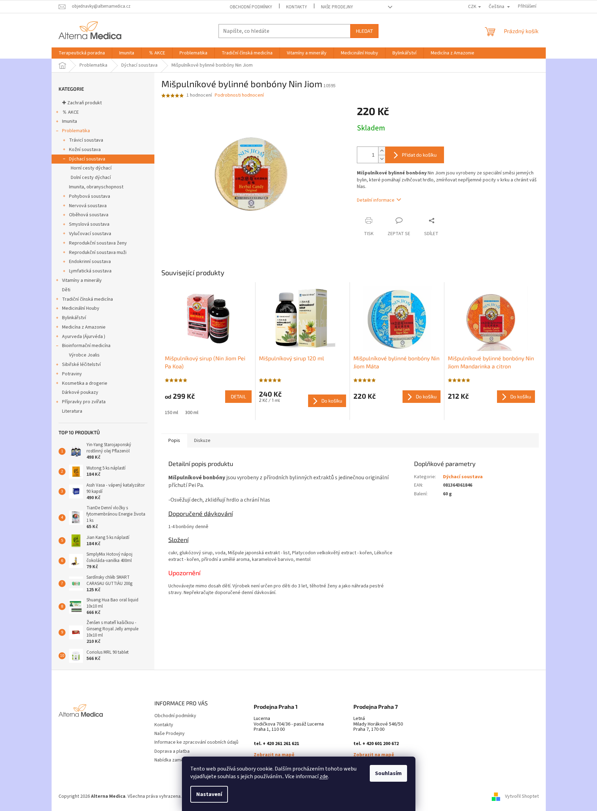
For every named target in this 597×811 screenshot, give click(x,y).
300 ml (191, 412)
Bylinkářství (74, 317)
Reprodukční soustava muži (98, 252)
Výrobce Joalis (84, 355)
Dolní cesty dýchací (91, 177)
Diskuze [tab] (202, 440)
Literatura (72, 411)
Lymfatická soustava (90, 271)
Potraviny (72, 373)
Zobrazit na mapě (274, 755)
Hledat (364, 31)
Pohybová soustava (89, 196)
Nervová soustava (88, 205)
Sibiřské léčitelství (81, 364)
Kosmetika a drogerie (84, 383)
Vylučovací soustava (90, 233)
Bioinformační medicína (86, 345)
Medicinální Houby (80, 308)
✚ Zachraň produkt (82, 102)
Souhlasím (388, 773)
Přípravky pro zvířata (84, 401)
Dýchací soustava (87, 159)
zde (324, 776)
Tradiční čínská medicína (87, 299)
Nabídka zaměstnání (175, 760)
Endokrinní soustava (90, 261)
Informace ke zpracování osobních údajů (196, 742)
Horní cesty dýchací (91, 168)
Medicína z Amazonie (84, 327)
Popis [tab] (174, 440)
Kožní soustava (85, 149)
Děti (66, 289)
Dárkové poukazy (80, 392)
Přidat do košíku (419, 155)
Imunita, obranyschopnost (96, 186)
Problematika (76, 130)
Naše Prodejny (337, 7)
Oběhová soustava (88, 214)
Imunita (69, 121)
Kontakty (296, 7)
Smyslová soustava (89, 224)
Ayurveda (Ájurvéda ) (83, 336)
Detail (238, 396)
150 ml (171, 412)
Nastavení (209, 794)
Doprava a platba (172, 751)
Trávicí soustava (86, 140)
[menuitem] (82, 53)
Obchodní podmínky (251, 7)
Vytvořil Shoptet (522, 796)
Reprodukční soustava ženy (98, 243)
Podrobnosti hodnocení (239, 95)
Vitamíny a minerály (82, 280)
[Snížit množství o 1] (381, 159)
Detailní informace (376, 200)
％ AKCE (70, 112)
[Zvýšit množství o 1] (381, 151)
